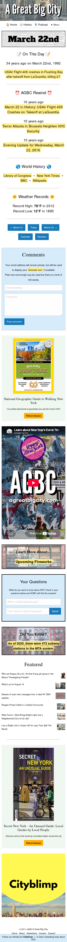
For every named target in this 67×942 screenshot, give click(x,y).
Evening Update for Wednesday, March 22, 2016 (33, 147)
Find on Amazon (33, 415)
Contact (42, 933)
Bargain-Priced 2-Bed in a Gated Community (22, 704)
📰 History (26, 24)
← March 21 (16, 227)
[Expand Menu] (55, 25)
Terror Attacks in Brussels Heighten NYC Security (33, 128)
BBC (24, 180)
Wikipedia (40, 180)
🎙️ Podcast (41, 24)
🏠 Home (11, 24)
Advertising (32, 933)
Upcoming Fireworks (34, 561)
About (22, 933)
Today (33, 227)
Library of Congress (17, 175)
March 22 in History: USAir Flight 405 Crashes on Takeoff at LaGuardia (34, 109)
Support (51, 933)
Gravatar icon (35, 269)
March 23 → (50, 227)
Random (42, 236)
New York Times (48, 175)
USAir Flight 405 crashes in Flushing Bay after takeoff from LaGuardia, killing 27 (34, 74)
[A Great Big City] (33, 10)
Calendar (25, 236)
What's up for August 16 (13, 684)
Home (14, 933)
